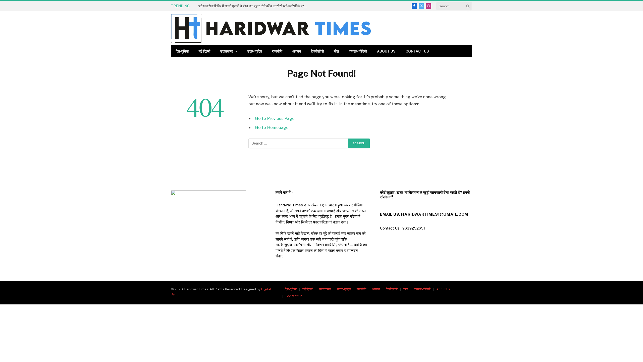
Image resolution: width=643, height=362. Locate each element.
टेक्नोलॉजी (317, 51)
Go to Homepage (271, 127)
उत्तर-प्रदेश (254, 51)
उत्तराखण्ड (226, 51)
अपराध (296, 51)
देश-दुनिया (182, 51)
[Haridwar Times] (271, 28)
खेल (336, 51)
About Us (386, 51)
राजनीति (277, 51)
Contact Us (417, 51)
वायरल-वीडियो (358, 51)
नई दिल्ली (204, 51)
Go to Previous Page (274, 118)
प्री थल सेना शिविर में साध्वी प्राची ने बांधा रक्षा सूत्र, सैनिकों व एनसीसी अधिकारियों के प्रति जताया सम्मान (254, 6)
